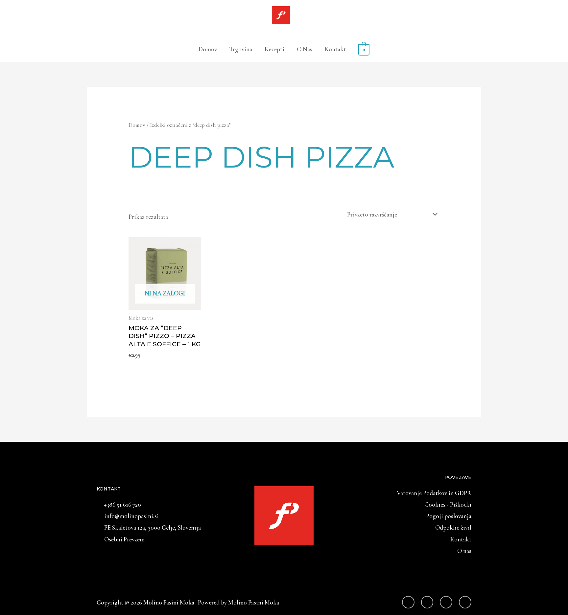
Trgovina (240, 49)
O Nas (304, 49)
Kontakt (335, 49)
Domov (208, 49)
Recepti (274, 49)
